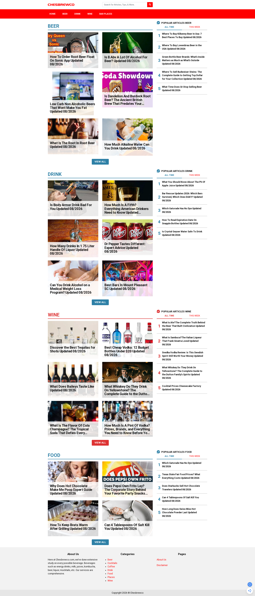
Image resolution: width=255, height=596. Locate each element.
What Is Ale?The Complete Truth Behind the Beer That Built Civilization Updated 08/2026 (183, 326)
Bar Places (105, 14)
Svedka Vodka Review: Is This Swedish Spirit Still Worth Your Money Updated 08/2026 (182, 356)
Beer (64, 14)
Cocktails (112, 563)
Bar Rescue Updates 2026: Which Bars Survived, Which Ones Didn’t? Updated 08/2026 (182, 197)
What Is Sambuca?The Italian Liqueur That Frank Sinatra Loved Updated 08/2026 (182, 341)
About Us (161, 559)
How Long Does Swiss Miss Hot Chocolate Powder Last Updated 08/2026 (179, 512)
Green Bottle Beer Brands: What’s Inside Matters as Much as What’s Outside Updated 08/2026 (183, 60)
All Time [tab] (169, 27)
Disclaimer (162, 565)
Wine (89, 14)
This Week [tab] (194, 27)
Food (110, 573)
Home (52, 14)
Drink (77, 14)
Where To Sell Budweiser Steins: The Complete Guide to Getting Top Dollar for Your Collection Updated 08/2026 (182, 75)
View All (100, 161)
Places (111, 577)
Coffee (111, 566)
